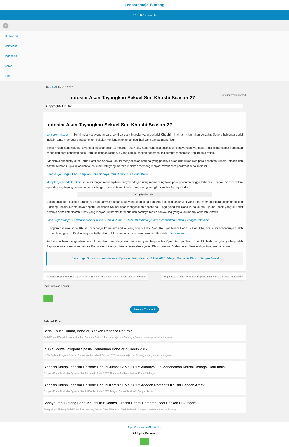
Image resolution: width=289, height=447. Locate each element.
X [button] (5, 25)
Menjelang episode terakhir (63, 182)
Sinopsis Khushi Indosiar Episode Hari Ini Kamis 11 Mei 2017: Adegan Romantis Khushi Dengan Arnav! (124, 385)
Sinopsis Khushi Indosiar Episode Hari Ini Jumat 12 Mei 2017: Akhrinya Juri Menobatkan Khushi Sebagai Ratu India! (134, 367)
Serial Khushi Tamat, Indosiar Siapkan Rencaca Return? (87, 331)
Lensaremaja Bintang (144, 5)
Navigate (148, 15)
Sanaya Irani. (178, 233)
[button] (144, 15)
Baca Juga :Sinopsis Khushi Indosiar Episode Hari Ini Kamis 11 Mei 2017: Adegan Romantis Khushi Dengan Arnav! (145, 258)
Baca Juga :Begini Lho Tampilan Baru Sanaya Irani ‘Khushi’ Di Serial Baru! (97, 174)
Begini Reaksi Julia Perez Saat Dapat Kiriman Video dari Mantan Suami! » (203, 276)
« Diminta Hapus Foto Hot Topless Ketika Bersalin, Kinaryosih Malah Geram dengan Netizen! (95, 276)
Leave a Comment (144, 309)
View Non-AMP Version (147, 427)
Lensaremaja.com (58, 134)
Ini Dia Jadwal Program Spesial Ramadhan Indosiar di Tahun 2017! (96, 349)
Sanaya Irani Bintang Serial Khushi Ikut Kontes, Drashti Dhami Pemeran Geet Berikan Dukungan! (119, 403)
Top (130, 427)
